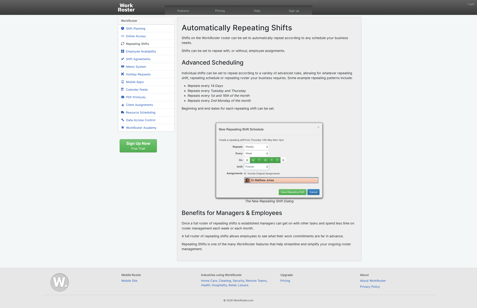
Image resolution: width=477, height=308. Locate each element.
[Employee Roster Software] (130, 6)
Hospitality (219, 285)
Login (470, 3)
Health (205, 285)
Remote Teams (256, 281)
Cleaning (225, 281)
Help (257, 10)
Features (183, 10)
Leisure (243, 285)
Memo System (135, 66)
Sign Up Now (138, 145)
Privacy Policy (370, 286)
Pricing (220, 10)
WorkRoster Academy (141, 128)
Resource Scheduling (140, 112)
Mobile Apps (134, 82)
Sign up (294, 10)
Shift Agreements (137, 59)
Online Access (135, 36)
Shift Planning (135, 28)
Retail (232, 285)
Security (238, 281)
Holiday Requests (138, 74)
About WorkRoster (373, 281)
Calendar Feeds (136, 89)
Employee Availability (140, 51)
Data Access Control (140, 120)
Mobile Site (129, 281)
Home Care (209, 281)
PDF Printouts (135, 97)
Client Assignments (139, 105)
